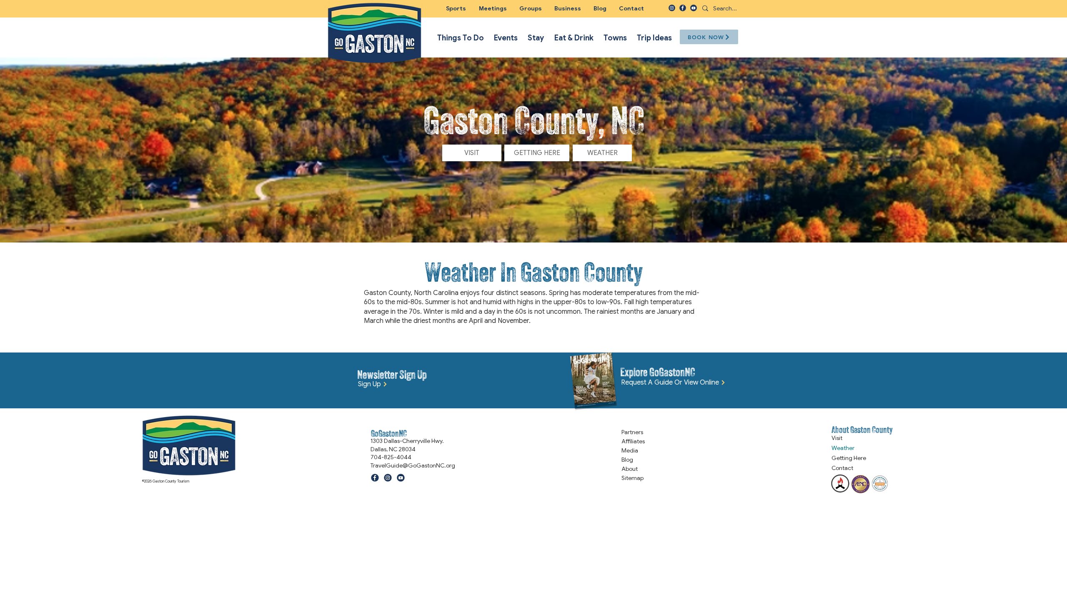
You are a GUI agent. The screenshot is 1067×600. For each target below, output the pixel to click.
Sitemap (632, 478)
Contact (842, 468)
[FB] (682, 8)
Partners (632, 432)
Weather (843, 448)
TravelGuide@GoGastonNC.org (413, 465)
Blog (627, 459)
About (629, 468)
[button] (530, 8)
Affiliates (633, 441)
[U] (693, 8)
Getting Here (849, 458)
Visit (837, 438)
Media (629, 450)
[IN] (672, 8)
